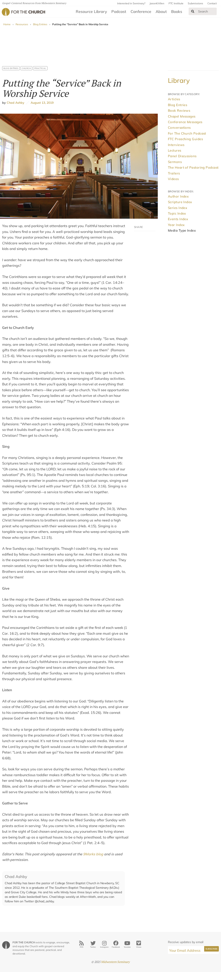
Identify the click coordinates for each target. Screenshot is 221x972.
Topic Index (177, 213)
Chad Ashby (15, 103)
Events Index (178, 219)
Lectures (174, 150)
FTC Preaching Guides (185, 139)
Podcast (118, 11)
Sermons (175, 162)
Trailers (174, 173)
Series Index (177, 208)
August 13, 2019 (41, 103)
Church (26, 68)
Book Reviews (179, 110)
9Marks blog (93, 854)
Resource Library (91, 11)
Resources (22, 24)
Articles (174, 99)
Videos (173, 179)
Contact (212, 3)
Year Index (176, 225)
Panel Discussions (182, 156)
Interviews (176, 145)
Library (179, 80)
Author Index (178, 196)
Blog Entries (40, 24)
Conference (141, 11)
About (161, 11)
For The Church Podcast (187, 133)
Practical (40, 68)
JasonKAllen (157, 3)
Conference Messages (185, 122)
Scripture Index (180, 202)
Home (7, 24)
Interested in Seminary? (131, 3)
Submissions (195, 3)
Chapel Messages (182, 116)
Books (176, 11)
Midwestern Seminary (115, 962)
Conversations (179, 128)
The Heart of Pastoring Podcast (193, 167)
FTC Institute (176, 3)
